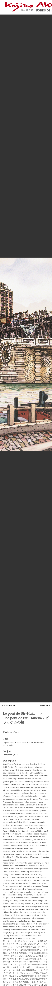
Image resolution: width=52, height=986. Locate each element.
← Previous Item (8, 705)
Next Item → (45, 705)
